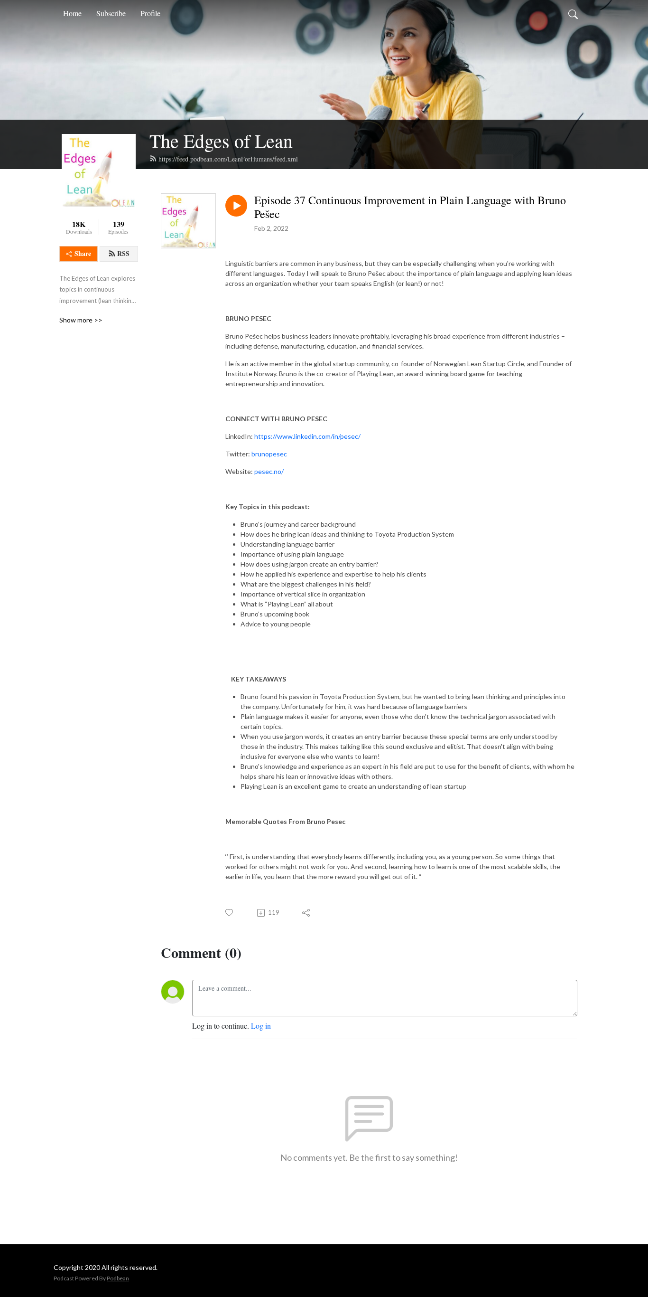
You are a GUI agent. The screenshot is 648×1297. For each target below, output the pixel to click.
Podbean (118, 1278)
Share (82, 253)
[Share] (306, 913)
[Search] (573, 13)
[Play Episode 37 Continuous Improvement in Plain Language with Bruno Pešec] (236, 206)
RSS (123, 253)
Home (72, 13)
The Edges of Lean (221, 140)
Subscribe (111, 13)
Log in (261, 1026)
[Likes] (229, 913)
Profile (150, 13)
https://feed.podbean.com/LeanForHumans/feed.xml (228, 158)
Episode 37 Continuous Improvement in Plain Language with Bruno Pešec (410, 207)
